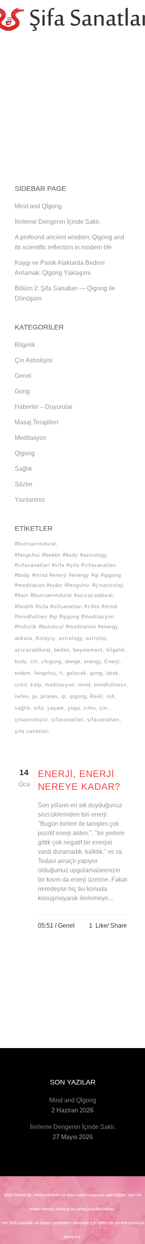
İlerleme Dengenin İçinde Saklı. (58, 221)
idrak (112, 673)
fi (61, 673)
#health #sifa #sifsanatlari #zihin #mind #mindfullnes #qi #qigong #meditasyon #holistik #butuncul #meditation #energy (66, 617)
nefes (22, 696)
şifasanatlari (67, 719)
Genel (23, 375)
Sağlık (23, 468)
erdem (23, 673)
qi (63, 696)
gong (96, 673)
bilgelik (115, 650)
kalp (36, 685)
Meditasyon (30, 437)
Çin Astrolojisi (34, 360)
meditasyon (60, 685)
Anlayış (45, 638)
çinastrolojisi (31, 719)
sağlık (23, 708)
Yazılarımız (30, 499)
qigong (78, 696)
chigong (51, 661)
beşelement (88, 650)
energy (92, 661)
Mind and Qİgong (38, 206)
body (21, 661)
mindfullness (110, 685)
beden (62, 650)
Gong (22, 391)
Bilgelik (25, 344)
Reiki (96, 696)
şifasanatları (103, 719)
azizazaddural (33, 650)
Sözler (23, 484)
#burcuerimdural (35, 544)
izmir (21, 685)
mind (84, 685)
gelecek (77, 673)
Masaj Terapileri (36, 422)
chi (34, 661)
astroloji (96, 638)
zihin (90, 708)
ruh (111, 696)
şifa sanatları (32, 731)
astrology (70, 638)
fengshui (45, 673)
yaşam (55, 708)
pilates (49, 696)
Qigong (25, 453)
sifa (39, 708)
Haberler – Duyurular (43, 406)
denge (72, 661)
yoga (74, 708)
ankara (23, 638)
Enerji (111, 661)
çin (103, 708)
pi (34, 696)
